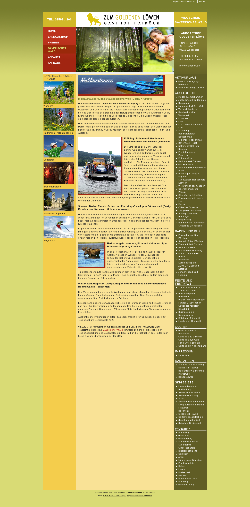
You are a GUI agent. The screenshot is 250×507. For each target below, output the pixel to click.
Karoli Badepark (187, 263)
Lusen (181, 469)
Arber (181, 398)
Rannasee (183, 260)
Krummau (183, 118)
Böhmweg (183, 432)
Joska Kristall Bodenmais (192, 100)
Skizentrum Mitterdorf (190, 392)
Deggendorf (184, 103)
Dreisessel (184, 472)
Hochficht (183, 411)
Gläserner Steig (186, 448)
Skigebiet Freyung (188, 414)
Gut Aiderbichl (186, 164)
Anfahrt (54, 57)
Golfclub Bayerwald (188, 340)
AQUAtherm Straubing (190, 250)
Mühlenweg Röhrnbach (190, 460)
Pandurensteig (186, 463)
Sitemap (202, 1)
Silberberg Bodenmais (190, 140)
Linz (180, 121)
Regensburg (185, 219)
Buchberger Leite (187, 478)
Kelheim (182, 183)
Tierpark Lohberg (187, 109)
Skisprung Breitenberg (190, 226)
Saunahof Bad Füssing (190, 241)
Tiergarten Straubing (189, 210)
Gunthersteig (185, 438)
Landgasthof (58, 36)
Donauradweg (186, 377)
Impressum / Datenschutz (185, 1)
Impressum (184, 355)
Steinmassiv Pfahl (188, 442)
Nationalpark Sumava (190, 161)
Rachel (182, 475)
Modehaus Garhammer (190, 97)
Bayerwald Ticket (187, 143)
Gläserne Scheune (188, 207)
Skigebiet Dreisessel (189, 423)
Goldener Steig (186, 484)
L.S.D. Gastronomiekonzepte (114, 495)
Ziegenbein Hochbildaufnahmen (139, 495)
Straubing (183, 131)
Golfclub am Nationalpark (192, 346)
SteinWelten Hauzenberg (191, 180)
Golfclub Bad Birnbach (190, 337)
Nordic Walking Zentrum (191, 87)
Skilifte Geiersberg (188, 395)
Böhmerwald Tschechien (191, 223)
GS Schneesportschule (190, 417)
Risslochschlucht (187, 451)
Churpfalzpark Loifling (190, 195)
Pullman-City (185, 158)
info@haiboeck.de (189, 65)
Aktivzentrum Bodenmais (191, 401)
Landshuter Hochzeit (189, 321)
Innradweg (184, 374)
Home (52, 30)
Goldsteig (183, 435)
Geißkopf (183, 454)
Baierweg (183, 481)
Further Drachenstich (189, 303)
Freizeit (53, 42)
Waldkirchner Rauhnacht (191, 300)
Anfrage (54, 63)
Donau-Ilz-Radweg (188, 368)
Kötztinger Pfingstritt (189, 318)
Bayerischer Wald (113, 330)
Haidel (182, 466)
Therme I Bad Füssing (190, 244)
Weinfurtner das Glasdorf (191, 186)
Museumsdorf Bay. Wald (191, 106)
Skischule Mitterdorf (189, 420)
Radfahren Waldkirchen (191, 371)
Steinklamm (184, 445)
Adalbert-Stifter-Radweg (191, 365)
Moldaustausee (186, 247)
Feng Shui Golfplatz (189, 343)
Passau (182, 204)
